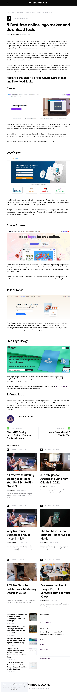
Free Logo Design (17, 341)
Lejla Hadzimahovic (13, 34)
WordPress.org (45, 659)
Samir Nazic (45, 542)
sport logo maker (61, 386)
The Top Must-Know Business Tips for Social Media (55, 534)
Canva (11, 88)
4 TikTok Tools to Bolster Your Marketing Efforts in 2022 (21, 589)
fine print (13, 686)
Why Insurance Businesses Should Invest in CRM (18, 534)
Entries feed (44, 649)
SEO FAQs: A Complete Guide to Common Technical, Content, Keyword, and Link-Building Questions (17, 666)
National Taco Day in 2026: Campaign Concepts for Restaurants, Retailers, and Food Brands (16, 629)
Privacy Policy (46, 622)
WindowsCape (38, 2)
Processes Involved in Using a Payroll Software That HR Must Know (55, 591)
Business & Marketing (17, 12)
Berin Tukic (45, 486)
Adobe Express (16, 225)
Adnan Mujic (11, 490)
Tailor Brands (15, 290)
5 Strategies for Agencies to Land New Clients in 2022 (54, 478)
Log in (42, 644)
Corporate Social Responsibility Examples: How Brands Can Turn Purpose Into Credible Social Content (16, 653)
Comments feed (45, 654)
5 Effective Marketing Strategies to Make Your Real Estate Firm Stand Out (20, 480)
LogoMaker (14, 152)
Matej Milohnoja (12, 542)
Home (8, 12)
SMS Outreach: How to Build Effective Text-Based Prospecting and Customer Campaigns (17, 617)
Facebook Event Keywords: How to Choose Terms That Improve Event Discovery (16, 641)
